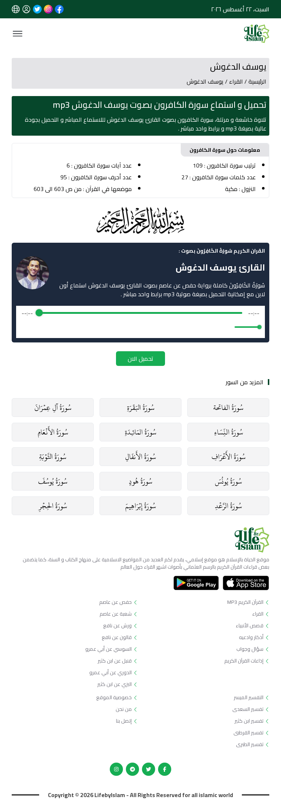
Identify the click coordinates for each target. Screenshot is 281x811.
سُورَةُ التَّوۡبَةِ (52, 456)
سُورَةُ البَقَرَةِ (140, 407)
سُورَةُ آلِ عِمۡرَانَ (52, 407)
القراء (236, 81)
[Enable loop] (26, 327)
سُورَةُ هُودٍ (140, 481)
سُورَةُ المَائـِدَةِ (140, 432)
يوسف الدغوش (205, 81)
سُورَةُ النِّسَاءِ (228, 432)
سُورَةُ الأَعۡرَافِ (228, 456)
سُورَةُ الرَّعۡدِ (228, 506)
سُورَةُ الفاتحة (228, 407)
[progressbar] (140, 313)
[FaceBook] (164, 769)
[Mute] (227, 327)
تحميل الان (140, 358)
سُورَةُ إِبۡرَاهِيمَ (140, 506)
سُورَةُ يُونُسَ (228, 481)
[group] (140, 322)
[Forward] (156, 326)
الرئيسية (257, 81)
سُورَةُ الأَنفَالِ (140, 456)
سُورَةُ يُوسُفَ (52, 481)
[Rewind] (124, 326)
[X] (148, 769)
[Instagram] (116, 769)
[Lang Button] (16, 9)
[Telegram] (132, 769)
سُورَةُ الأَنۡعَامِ (53, 432)
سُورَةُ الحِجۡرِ (52, 506)
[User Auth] (26, 9)
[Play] (140, 327)
